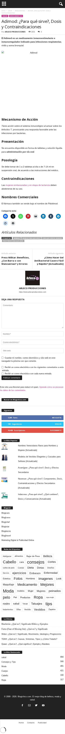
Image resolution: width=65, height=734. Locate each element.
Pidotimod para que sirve (13, 241)
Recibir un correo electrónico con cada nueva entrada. (28, 373)
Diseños (50, 568)
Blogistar (5, 526)
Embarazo (35, 573)
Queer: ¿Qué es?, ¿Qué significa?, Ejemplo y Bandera (25, 644)
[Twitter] (36, 705)
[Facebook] (22, 705)
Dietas (40, 567)
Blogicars (6, 513)
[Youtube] (43, 705)
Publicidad (42, 722)
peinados (55, 590)
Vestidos (39, 609)
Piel (15, 597)
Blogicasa (6, 517)
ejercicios (19, 573)
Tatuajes (36, 603)
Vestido (27, 609)
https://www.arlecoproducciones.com (32, 292)
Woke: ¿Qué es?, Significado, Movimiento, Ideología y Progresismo (31, 634)
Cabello (9, 562)
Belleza (47, 556)
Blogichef (6, 522)
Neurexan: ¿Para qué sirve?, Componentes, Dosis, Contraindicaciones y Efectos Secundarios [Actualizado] (40, 483)
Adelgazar (7, 556)
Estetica (6, 578)
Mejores (47, 584)
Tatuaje (25, 604)
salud (10, 11)
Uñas (18, 609)
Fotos (18, 579)
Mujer (30, 591)
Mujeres (41, 591)
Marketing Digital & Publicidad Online (18, 540)
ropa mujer (50, 597)
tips (49, 603)
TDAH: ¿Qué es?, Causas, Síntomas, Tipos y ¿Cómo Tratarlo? (29, 639)
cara (21, 562)
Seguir (58, 424)
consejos (35, 562)
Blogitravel (6, 536)
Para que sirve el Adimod (52, 238)
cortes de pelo (9, 568)
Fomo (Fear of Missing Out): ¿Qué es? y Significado (24, 629)
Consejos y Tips (9, 662)
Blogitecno (6, 531)
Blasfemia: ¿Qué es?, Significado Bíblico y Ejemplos (25, 624)
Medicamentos (20, 11)
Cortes (52, 561)
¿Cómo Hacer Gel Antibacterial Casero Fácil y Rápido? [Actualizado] (48, 260)
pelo (6, 597)
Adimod (17, 238)
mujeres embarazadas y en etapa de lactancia (28, 185)
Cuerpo (21, 568)
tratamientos (8, 610)
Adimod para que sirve (31, 238)
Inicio (3, 11)
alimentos (19, 556)
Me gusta (56, 417)
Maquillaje (8, 584)
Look (58, 578)
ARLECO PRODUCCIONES (15, 32)
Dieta (30, 567)
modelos (20, 591)
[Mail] (29, 705)
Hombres (30, 578)
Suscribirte (55, 430)
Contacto (30, 722)
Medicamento (27, 584)
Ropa (38, 597)
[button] (60, 4)
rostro (6, 603)
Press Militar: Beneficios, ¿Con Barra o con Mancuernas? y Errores (15, 260)
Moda (8, 590)
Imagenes (45, 579)
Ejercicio (6, 573)
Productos (25, 597)
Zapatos (52, 609)
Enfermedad (50, 572)
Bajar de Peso (33, 556)
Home (21, 722)
